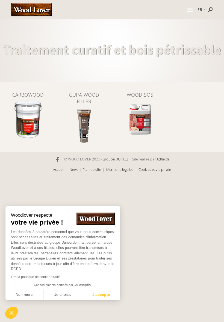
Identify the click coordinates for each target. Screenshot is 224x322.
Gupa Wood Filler (84, 98)
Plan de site (91, 169)
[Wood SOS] (140, 119)
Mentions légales (119, 169)
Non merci (24, 294)
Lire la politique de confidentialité (36, 277)
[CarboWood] (28, 119)
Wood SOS (140, 94)
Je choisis (62, 294)
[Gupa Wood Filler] (84, 126)
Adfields (163, 159)
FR (200, 9)
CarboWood (28, 94)
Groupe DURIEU (115, 159)
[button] (11, 312)
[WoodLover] (31, 9)
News (74, 169)
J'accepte (101, 294)
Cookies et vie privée (154, 169)
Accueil (58, 169)
